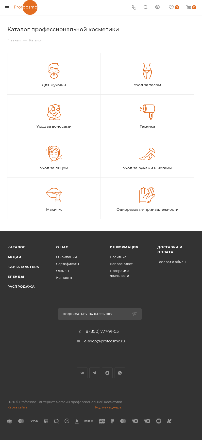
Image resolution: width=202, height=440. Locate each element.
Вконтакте (82, 373)
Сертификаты (67, 264)
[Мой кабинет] (157, 7)
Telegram (94, 373)
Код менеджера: (108, 407)
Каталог (16, 247)
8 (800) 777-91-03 (102, 332)
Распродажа (21, 286)
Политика (118, 257)
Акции (14, 257)
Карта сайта (17, 407)
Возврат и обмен (171, 262)
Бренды (15, 277)
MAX (107, 373)
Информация (124, 247)
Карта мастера (23, 267)
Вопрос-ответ (121, 264)
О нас (62, 247)
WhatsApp (120, 373)
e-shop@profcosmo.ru (104, 341)
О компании (66, 257)
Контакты (64, 278)
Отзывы (62, 271)
